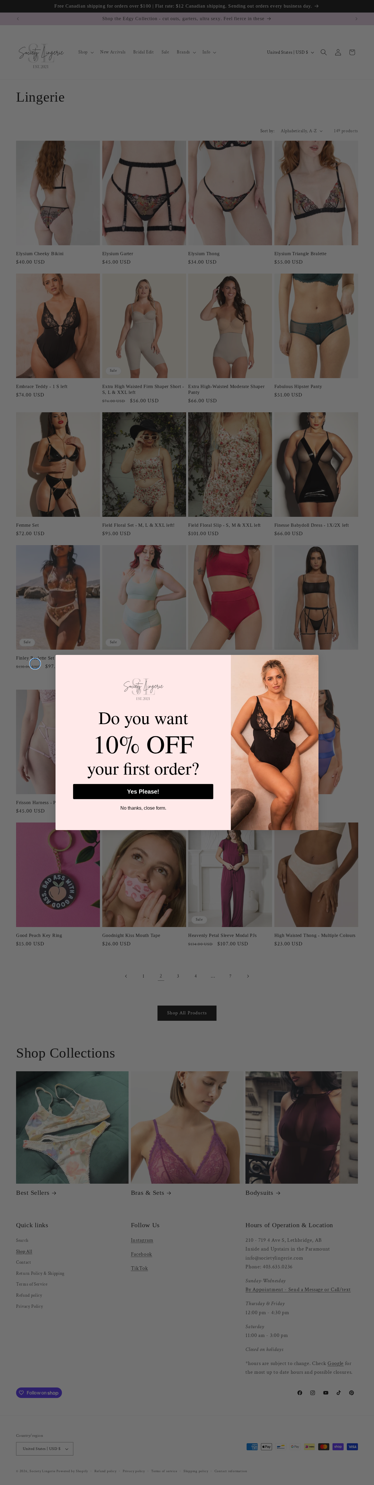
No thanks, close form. (143, 808)
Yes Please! (143, 791)
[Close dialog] (35, 663)
